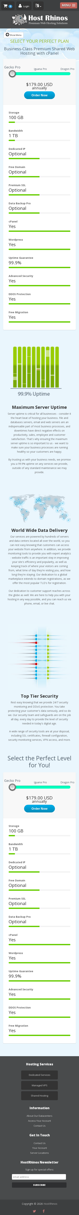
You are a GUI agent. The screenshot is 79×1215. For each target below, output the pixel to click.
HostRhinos (50, 1203)
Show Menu (15, 35)
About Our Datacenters (39, 1115)
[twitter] (35, 1211)
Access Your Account (39, 1120)
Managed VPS (39, 1085)
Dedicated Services (39, 1075)
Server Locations (39, 1152)
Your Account (39, 1148)
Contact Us (40, 1125)
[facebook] (44, 1211)
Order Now (39, 95)
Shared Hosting (39, 1095)
